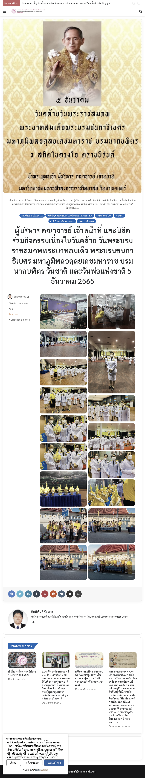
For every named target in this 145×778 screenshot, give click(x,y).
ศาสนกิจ (119, 215)
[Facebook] (11, 594)
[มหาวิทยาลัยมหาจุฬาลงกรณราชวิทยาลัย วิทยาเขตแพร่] (28, 11)
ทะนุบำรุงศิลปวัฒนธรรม (60, 200)
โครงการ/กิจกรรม (86, 221)
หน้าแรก (15, 200)
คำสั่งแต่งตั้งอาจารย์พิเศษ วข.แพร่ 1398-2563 (22, 673)
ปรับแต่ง (14, 762)
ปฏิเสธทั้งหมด (32, 762)
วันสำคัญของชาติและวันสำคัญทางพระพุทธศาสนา (69, 215)
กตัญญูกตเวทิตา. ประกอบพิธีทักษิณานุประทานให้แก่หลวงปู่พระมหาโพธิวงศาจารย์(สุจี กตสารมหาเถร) (89, 678)
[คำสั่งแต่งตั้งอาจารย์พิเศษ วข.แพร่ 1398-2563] (22, 660)
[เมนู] (4, 12)
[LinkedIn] (28, 594)
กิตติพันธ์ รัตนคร (21, 296)
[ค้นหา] (140, 12)
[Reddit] (53, 594)
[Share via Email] (69, 594)
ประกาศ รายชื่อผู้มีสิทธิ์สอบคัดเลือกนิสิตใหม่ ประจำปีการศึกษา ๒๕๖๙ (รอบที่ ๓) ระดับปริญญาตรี (67, 3)
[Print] (78, 594)
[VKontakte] (61, 594)
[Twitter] (20, 594)
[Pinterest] (44, 594)
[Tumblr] (36, 594)
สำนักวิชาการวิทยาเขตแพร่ (34, 200)
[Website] (33, 622)
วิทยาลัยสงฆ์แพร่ (104, 215)
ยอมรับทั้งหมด (54, 762)
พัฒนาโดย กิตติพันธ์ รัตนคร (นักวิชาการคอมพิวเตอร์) (71, 771)
